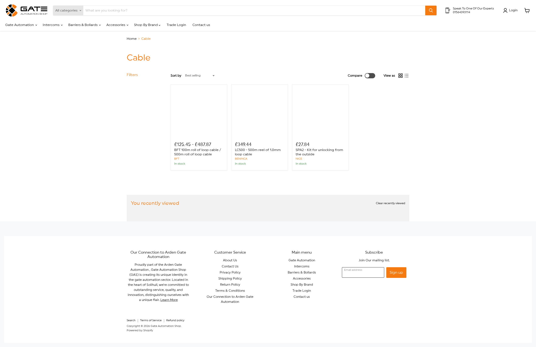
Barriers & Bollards (83, 25)
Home (132, 38)
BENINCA (241, 158)
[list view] (406, 76)
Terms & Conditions (230, 290)
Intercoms (51, 25)
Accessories (116, 25)
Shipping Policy (230, 278)
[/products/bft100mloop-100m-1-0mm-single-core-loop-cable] (199, 112)
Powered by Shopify (140, 330)
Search (131, 320)
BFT (176, 158)
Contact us (201, 25)
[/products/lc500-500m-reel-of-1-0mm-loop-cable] (259, 112)
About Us (230, 260)
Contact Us (230, 266)
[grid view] (400, 76)
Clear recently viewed (390, 203)
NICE (299, 158)
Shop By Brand (146, 25)
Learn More (169, 300)
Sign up (396, 272)
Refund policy (175, 320)
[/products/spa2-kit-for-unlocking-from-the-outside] (320, 112)
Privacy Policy (230, 272)
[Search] (431, 10)
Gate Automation (20, 25)
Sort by (176, 75)
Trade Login (176, 25)
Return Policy (230, 284)
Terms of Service (151, 320)
